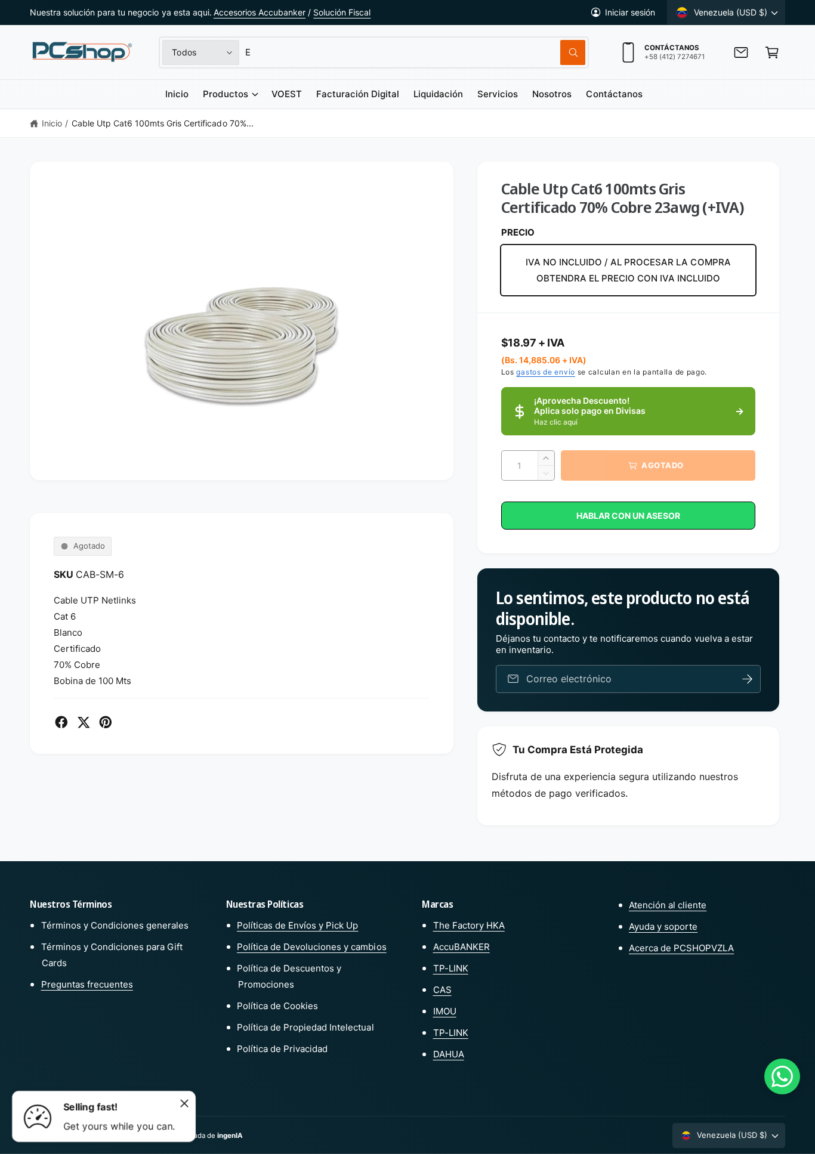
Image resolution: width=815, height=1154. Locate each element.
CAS (442, 989)
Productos (225, 94)
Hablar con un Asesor (628, 516)
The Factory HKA (469, 925)
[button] (772, 52)
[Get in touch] (741, 52)
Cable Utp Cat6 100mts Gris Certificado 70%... (163, 123)
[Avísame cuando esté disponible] (747, 679)
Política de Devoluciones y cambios (312, 946)
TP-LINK (450, 968)
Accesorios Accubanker (259, 12)
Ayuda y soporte (663, 926)
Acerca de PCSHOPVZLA (681, 948)
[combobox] (415, 52)
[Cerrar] (184, 1103)
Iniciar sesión (630, 12)
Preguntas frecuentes (87, 984)
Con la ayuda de (203, 1135)
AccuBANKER (461, 946)
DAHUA (448, 1054)
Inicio (52, 123)
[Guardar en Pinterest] (105, 722)
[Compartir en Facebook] (61, 722)
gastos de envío (545, 371)
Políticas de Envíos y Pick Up (297, 925)
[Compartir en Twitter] (83, 722)
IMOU (444, 1011)
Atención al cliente (667, 905)
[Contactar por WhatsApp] (782, 1076)
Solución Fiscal (342, 12)
